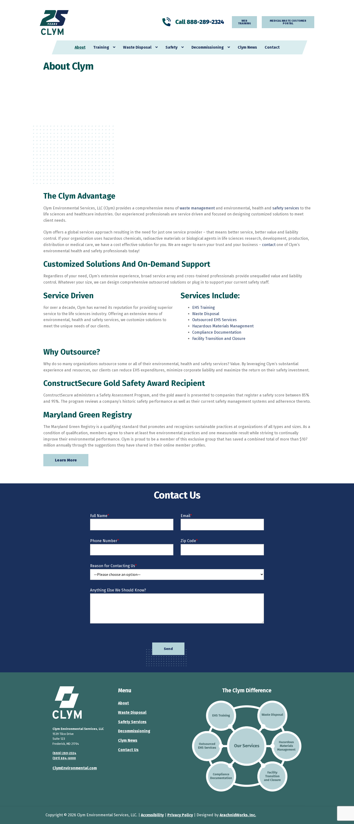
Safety (171, 47)
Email (186, 515)
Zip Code (189, 541)
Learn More (66, 460)
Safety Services (132, 722)
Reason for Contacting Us (113, 566)
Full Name (99, 515)
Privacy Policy (180, 815)
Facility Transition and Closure (218, 338)
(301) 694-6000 (64, 758)
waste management (197, 208)
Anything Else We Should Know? (118, 590)
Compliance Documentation (216, 332)
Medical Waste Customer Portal (288, 22)
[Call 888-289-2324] (193, 22)
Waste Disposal (137, 47)
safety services (285, 208)
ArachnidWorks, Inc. (238, 815)
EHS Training (203, 307)
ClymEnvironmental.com (74, 768)
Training (101, 47)
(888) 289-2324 (64, 753)
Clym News (247, 47)
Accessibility (152, 815)
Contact (272, 47)
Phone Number (104, 541)
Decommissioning (207, 47)
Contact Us (128, 749)
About (80, 47)
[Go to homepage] (79, 702)
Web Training (244, 22)
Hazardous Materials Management (223, 326)
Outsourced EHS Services (214, 320)
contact (268, 244)
